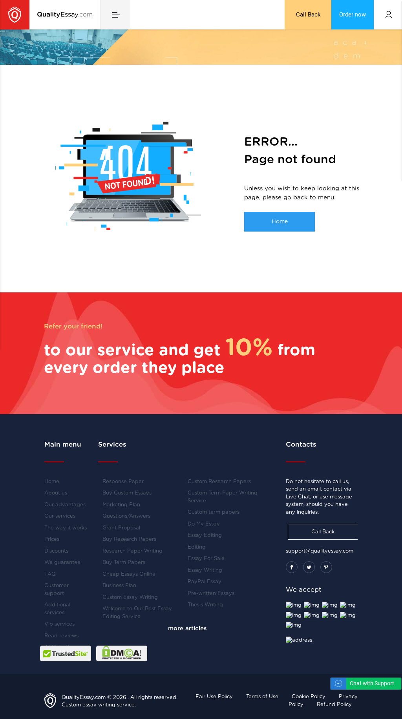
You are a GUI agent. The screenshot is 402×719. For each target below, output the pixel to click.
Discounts (56, 551)
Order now (352, 14)
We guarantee (62, 562)
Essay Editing (205, 535)
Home (280, 221)
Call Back (308, 14)
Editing (197, 547)
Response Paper (123, 481)
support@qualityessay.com (319, 551)
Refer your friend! (73, 326)
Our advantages (65, 504)
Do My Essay (204, 524)
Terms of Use (262, 696)
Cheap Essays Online (128, 574)
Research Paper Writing (132, 551)
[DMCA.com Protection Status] (121, 653)
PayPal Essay (204, 581)
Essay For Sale (206, 558)
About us (55, 493)
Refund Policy (334, 704)
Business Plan (119, 585)
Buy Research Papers (129, 539)
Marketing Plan (121, 504)
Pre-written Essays (211, 593)
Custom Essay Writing (130, 597)
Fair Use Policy (214, 696)
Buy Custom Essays (127, 493)
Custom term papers (213, 512)
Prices (51, 539)
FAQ (50, 574)
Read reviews (61, 636)
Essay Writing (205, 570)
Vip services (59, 624)
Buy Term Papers (123, 562)
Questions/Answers (126, 516)
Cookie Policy (308, 696)
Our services (59, 516)
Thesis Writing (205, 605)
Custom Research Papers (219, 481)
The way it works (65, 528)
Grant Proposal (121, 528)
